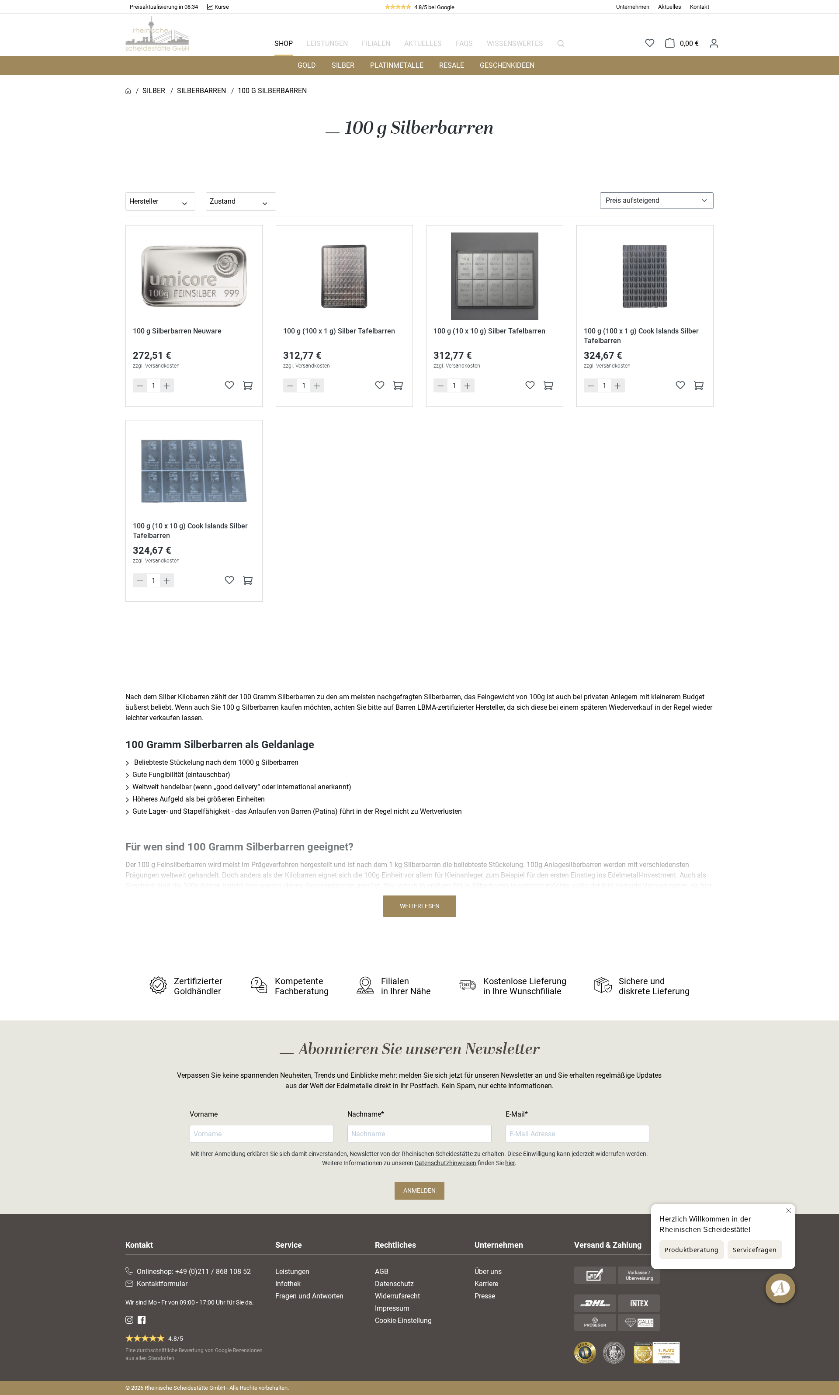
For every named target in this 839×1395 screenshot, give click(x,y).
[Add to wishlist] (229, 385)
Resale (451, 65)
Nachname (364, 1114)
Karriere (486, 1284)
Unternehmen (632, 6)
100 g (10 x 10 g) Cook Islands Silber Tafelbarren (190, 531)
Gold (307, 65)
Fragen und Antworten (309, 1296)
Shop (283, 43)
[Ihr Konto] (714, 43)
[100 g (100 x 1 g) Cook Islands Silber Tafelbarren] (645, 276)
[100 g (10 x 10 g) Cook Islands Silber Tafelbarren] (194, 471)
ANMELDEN (419, 1190)
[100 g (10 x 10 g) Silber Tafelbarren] (494, 276)
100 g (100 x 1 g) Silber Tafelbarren (339, 331)
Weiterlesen (420, 905)
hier (510, 1162)
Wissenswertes (515, 43)
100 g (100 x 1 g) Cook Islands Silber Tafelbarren (641, 336)
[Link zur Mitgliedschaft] (586, 1353)
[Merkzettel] (650, 43)
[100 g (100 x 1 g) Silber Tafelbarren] (344, 276)
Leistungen (327, 43)
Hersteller (143, 201)
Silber (343, 65)
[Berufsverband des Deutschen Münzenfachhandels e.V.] (615, 1353)
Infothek (288, 1284)
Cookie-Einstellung (403, 1320)
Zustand (223, 201)
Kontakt (699, 6)
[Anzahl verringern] (140, 385)
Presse (485, 1296)
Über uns (488, 1271)
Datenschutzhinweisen (445, 1162)
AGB (381, 1271)
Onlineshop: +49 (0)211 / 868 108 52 (194, 1271)
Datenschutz (394, 1284)
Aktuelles (669, 6)
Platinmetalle (396, 65)
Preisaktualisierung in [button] (157, 6)
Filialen (376, 43)
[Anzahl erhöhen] (167, 385)
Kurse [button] (221, 6)
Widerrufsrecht (397, 1296)
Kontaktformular (162, 1284)
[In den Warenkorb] (247, 385)
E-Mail (515, 1114)
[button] (164, 7)
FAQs (464, 43)
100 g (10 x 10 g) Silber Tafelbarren (489, 331)
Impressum (392, 1308)
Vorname (204, 1114)
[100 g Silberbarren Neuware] (194, 276)
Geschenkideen (507, 65)
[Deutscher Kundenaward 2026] (658, 1353)
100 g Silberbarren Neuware (177, 331)
